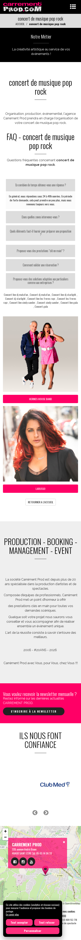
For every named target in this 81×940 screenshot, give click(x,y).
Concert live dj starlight (64, 294)
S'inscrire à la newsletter (34, 711)
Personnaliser (32, 931)
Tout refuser (47, 922)
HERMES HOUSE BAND (40, 399)
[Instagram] (23, 861)
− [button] (5, 837)
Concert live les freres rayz (41, 298)
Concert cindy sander (48, 302)
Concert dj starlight (15, 298)
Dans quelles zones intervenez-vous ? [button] (40, 217)
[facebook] (15, 861)
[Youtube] (31, 861)
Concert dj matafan (40, 294)
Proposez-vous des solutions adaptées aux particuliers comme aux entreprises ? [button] (40, 281)
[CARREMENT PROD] (22, 6)
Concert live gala (69, 302)
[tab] (40, 185)
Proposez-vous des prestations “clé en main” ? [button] (40, 250)
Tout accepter (19, 922)
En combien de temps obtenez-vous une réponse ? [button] (40, 185)
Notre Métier (41, 36)
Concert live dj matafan (16, 294)
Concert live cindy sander (22, 302)
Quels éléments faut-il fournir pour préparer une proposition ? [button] (40, 233)
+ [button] (5, 831)
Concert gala (41, 306)
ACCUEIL (20, 24)
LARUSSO (40, 488)
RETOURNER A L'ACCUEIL (40, 502)
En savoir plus (12, 914)
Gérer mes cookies (65, 911)
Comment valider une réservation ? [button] (41, 265)
